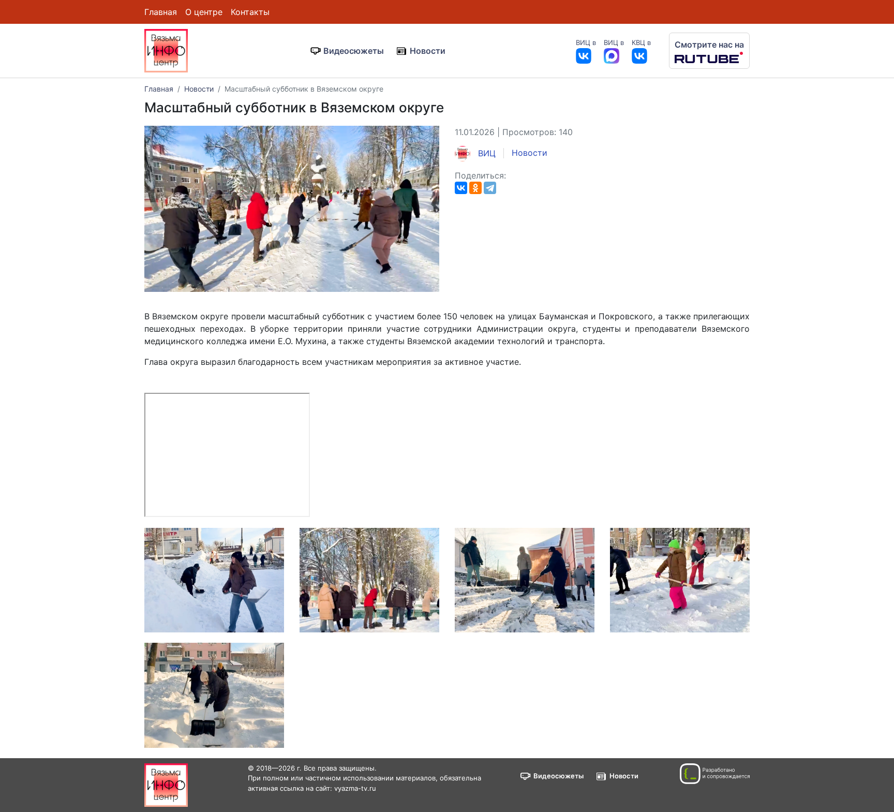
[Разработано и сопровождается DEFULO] (715, 773)
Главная (160, 12)
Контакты (250, 12)
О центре (203, 12)
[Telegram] (490, 188)
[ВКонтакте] (461, 188)
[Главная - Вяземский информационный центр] (166, 50)
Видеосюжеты (353, 51)
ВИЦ (485, 153)
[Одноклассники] (475, 188)
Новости (427, 51)
